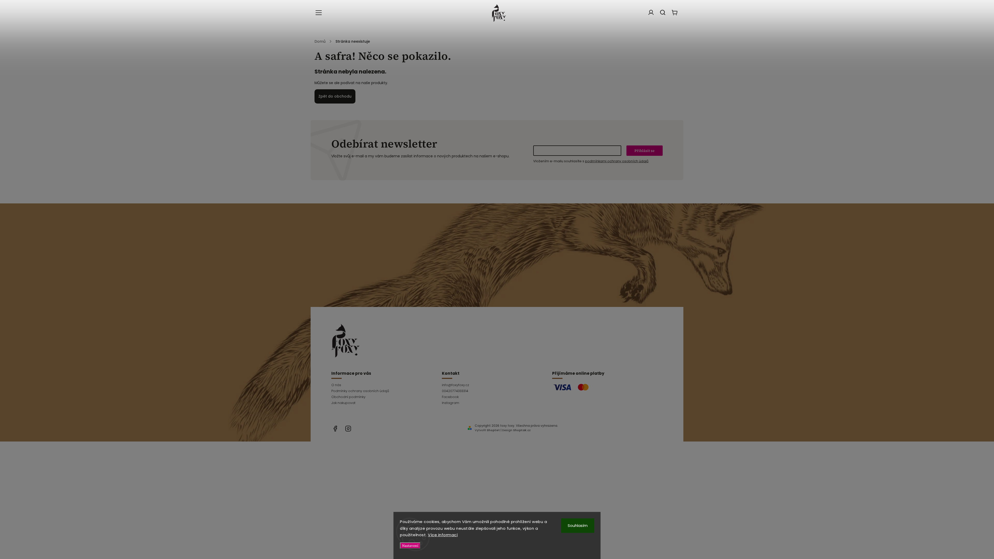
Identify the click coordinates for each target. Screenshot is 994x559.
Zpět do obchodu (335, 96)
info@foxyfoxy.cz (455, 385)
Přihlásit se (644, 150)
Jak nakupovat (343, 403)
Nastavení (410, 545)
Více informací (443, 535)
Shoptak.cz (522, 430)
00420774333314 (455, 391)
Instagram (450, 403)
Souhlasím (578, 525)
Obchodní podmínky (348, 397)
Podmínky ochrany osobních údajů (360, 391)
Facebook (450, 397)
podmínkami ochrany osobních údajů (616, 161)
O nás (336, 385)
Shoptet (493, 430)
